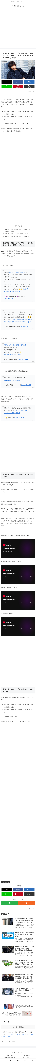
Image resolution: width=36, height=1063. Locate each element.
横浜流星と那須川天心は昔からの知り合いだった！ (18, 233)
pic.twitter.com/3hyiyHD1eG (12, 413)
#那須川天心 (23, 319)
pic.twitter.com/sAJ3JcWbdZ (12, 291)
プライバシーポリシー (9, 1057)
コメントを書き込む (18, 1027)
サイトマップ (26, 1057)
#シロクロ (18, 410)
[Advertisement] (18, 30)
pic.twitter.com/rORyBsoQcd (12, 380)
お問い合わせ (9, 1055)
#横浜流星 (25, 289)
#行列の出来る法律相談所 (17, 272)
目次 (15, 226)
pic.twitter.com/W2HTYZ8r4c (12, 354)
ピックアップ (6, 882)
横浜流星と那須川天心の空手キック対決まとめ (17, 236)
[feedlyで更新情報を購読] (9, 903)
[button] (29, 86)
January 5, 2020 (8, 298)
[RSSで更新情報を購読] (26, 903)
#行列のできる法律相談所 (11, 345)
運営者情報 (27, 1055)
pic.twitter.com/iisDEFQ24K (23, 322)
